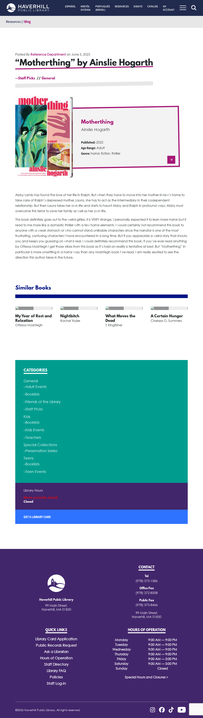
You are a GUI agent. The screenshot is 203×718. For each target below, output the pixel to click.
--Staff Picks (25, 79)
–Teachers (32, 437)
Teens (29, 458)
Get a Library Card (37, 517)
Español (70, 6)
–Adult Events (35, 387)
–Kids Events (34, 430)
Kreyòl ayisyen (85, 8)
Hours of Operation (56, 658)
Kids (27, 417)
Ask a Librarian (56, 652)
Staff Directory (56, 664)
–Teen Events (35, 472)
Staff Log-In (56, 683)
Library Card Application (56, 639)
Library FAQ (56, 671)
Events (138, 6)
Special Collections (40, 445)
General (48, 79)
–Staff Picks (33, 409)
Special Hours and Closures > (146, 677)
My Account (168, 8)
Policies (56, 677)
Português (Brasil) (102, 8)
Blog (27, 21)
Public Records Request (56, 645)
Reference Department (48, 54)
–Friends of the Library (42, 402)
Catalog (152, 6)
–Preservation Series (40, 451)
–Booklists (31, 394)
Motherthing (97, 122)
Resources (122, 6)
